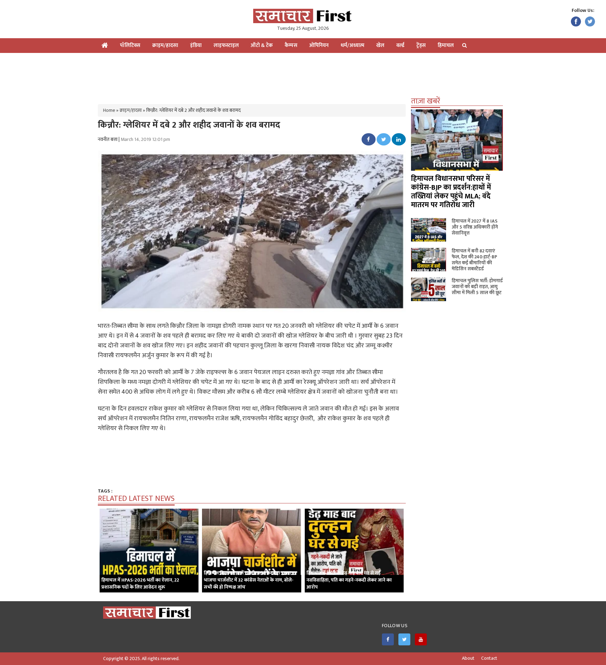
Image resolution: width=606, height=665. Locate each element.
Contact (489, 658)
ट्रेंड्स (421, 45)
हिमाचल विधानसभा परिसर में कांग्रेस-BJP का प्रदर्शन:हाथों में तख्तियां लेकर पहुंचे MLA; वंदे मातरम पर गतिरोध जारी (451, 191)
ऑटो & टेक (262, 45)
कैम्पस (291, 45)
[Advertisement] (303, 75)
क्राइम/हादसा (165, 45)
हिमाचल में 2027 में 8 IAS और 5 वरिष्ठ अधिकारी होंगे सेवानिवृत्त (475, 227)
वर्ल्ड (400, 45)
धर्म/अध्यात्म (352, 45)
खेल (380, 45)
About (468, 658)
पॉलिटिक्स (130, 45)
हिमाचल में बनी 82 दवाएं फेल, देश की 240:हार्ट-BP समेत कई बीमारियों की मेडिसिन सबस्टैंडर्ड (474, 260)
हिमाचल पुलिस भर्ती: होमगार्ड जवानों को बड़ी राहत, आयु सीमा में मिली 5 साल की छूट (477, 287)
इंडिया (196, 45)
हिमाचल (446, 45)
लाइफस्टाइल (226, 45)
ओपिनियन (319, 45)
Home (109, 110)
